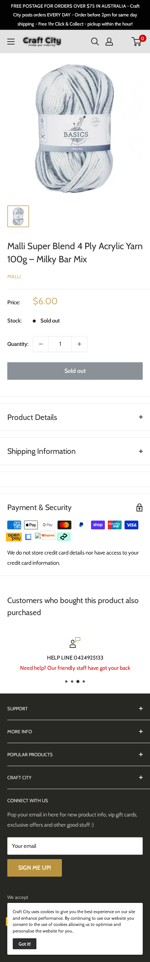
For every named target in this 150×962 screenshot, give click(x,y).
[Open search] (95, 42)
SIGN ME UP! (34, 867)
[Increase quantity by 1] (79, 344)
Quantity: (17, 344)
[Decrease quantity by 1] (40, 344)
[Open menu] (11, 42)
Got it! (25, 944)
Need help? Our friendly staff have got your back (75, 668)
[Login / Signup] (109, 42)
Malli (14, 276)
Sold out (75, 370)
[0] (136, 41)
